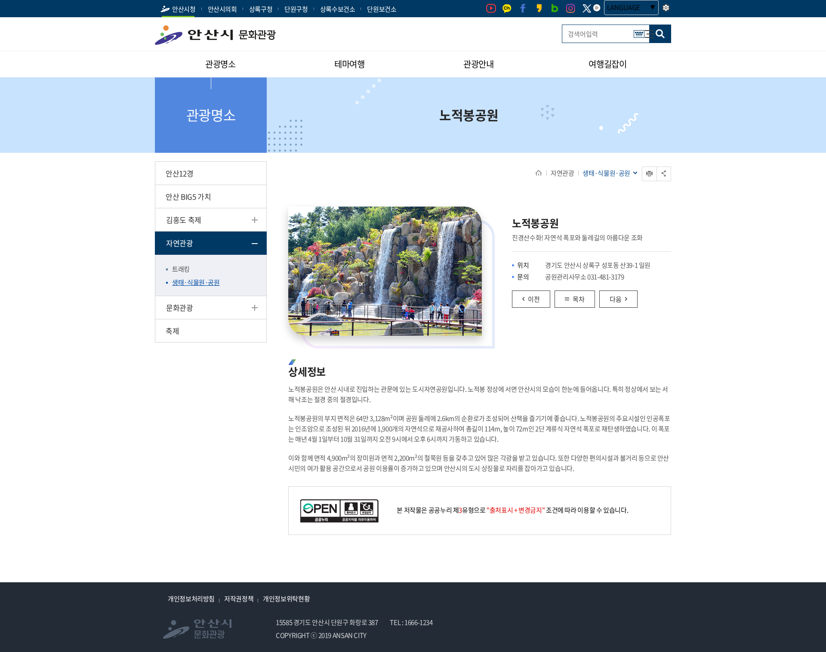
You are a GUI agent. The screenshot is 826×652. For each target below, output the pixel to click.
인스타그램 (571, 8)
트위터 (587, 8)
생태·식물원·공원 (196, 282)
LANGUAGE (623, 7)
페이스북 (523, 8)
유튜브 (491, 8)
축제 (172, 330)
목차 (579, 299)
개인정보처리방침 (191, 598)
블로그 (555, 8)
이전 (534, 299)
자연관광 (562, 173)
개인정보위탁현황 (286, 598)
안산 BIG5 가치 (188, 196)
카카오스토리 (539, 8)
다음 (616, 299)
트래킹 (181, 269)
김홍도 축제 (183, 219)
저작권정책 (238, 598)
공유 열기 (664, 173)
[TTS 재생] (597, 7)
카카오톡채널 (507, 8)
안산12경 (179, 173)
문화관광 (179, 307)
